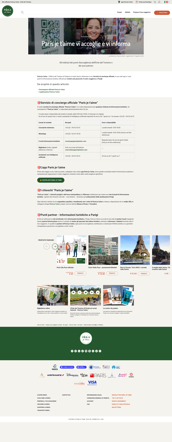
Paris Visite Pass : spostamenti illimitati (102, 267)
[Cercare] (22, 12)
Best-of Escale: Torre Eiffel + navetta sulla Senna (133, 268)
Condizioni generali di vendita (98, 398)
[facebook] (72, 351)
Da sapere (65, 325)
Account (90, 401)
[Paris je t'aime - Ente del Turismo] (7, 10)
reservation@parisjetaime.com (76, 150)
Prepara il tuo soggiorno (46, 401)
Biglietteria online (43, 308)
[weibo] (96, 351)
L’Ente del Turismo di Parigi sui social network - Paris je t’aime (83, 309)
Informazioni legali (94, 395)
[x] (100, 351)
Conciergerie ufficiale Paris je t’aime (52, 89)
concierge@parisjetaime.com (75, 141)
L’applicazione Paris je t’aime (49, 92)
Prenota (80, 273)
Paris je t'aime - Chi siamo (76, 325)
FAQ (88, 404)
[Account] (159, 2)
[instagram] (75, 351)
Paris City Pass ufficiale (65, 267)
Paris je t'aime (40, 325)
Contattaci (66, 395)
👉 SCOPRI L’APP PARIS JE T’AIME (51, 180)
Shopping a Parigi (43, 407)
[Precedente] (46, 246)
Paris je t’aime (54, 204)
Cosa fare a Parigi (43, 398)
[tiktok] (82, 351)
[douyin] (93, 351)
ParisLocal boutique (145, 2)
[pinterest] (86, 351)
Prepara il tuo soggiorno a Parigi (54, 325)
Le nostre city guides (110, 308)
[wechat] (89, 351)
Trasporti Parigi (43, 410)
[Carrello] (154, 2)
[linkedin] (79, 351)
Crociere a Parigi (43, 404)
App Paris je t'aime (127, 2)
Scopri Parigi (42, 395)
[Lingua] (167, 2)
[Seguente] (55, 246)
